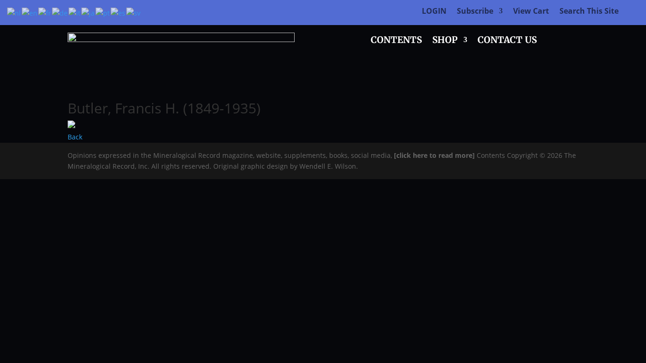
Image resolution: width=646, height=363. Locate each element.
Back (75, 136)
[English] (30, 12)
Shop (445, 40)
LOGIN (434, 12)
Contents (396, 40)
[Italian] (75, 12)
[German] (60, 12)
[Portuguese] (103, 12)
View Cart (531, 12)
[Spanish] (118, 12)
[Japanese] (88, 12)
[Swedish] (133, 12)
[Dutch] (14, 12)
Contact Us (507, 40)
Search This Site (589, 12)
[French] (45, 12)
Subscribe (475, 12)
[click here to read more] (435, 155)
